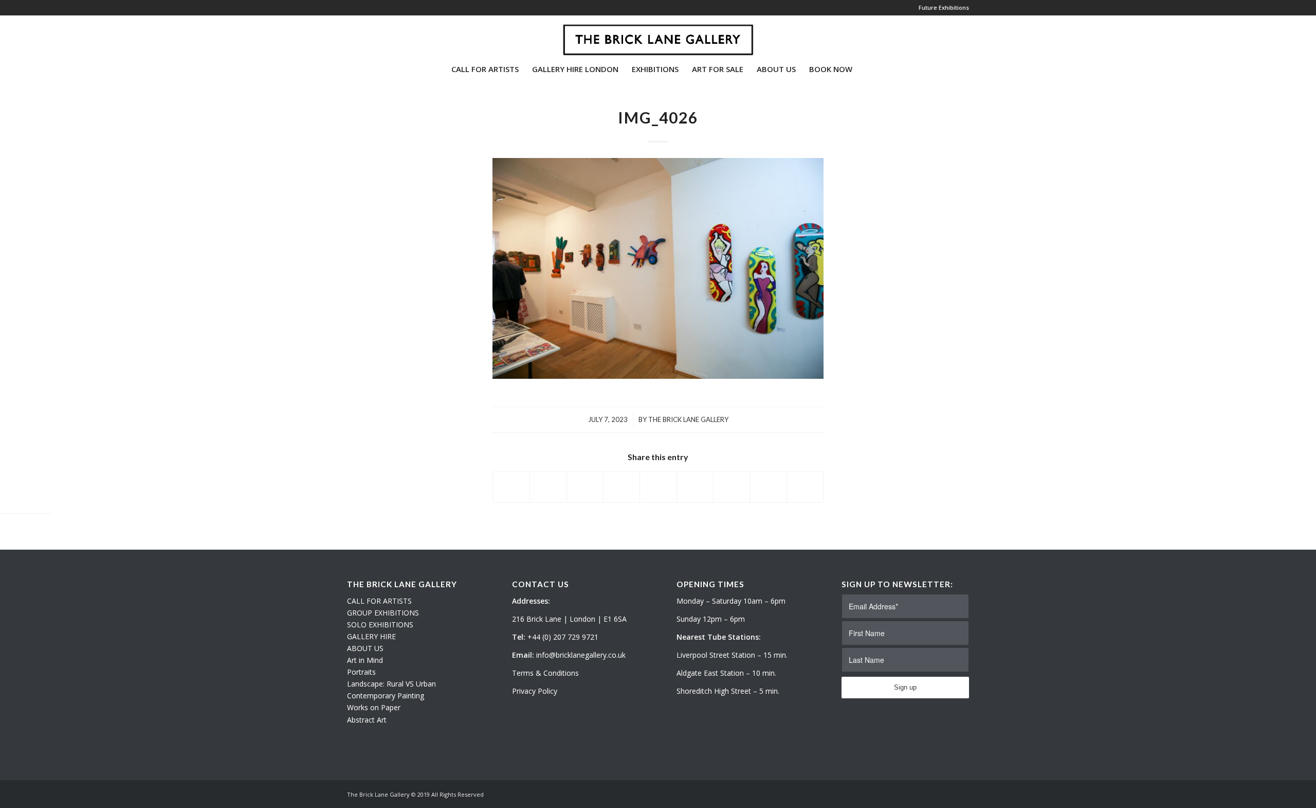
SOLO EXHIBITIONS (380, 624)
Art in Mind (365, 660)
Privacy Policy (534, 691)
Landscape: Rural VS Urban (391, 684)
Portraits (361, 672)
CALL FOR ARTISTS (379, 601)
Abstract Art (367, 720)
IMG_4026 (658, 117)
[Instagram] (365, 35)
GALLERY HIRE (371, 636)
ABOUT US (365, 648)
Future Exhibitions (944, 7)
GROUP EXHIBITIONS (383, 613)
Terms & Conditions (545, 673)
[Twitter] (350, 35)
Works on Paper (373, 707)
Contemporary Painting (385, 695)
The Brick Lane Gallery (688, 419)
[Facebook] (381, 35)
